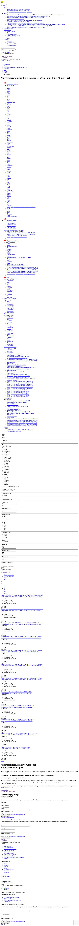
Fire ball (9, 120)
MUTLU (6, 466)
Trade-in (6, 478)
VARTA (6, 481)
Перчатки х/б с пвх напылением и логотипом (19, 369)
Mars (8, 149)
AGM (5, 534)
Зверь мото (10, 341)
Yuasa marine (10, 311)
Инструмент (10, 363)
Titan (8, 182)
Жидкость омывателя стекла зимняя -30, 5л (18, 356)
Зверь (8, 211)
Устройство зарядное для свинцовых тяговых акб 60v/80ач (22, 271)
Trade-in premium (11, 226)
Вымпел (9, 256)
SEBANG (6, 471)
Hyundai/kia (10, 142)
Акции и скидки (11, 31)
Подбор (6, 8)
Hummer (9, 247)
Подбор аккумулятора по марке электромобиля (19, 12)
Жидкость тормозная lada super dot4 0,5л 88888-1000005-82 (22, 359)
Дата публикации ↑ (9, 576)
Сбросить (3, 562)
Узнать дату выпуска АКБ (14, 35)
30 (5, 526)
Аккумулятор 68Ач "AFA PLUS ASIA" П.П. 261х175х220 (16, 693)
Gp (7, 284)
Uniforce (9, 193)
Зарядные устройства (9, 856)
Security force (10, 290)
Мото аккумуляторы (9, 853)
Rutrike (8, 289)
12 (5, 516)
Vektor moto (10, 337)
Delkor (8, 109)
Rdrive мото (10, 327)
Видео (8, 38)
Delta (8, 282)
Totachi (8, 185)
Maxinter (9, 250)
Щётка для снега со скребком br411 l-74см (18, 394)
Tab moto (9, 331)
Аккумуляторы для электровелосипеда (17, 237)
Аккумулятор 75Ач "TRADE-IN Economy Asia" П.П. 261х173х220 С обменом (21, 610)
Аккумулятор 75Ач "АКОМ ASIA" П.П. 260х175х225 (15, 748)
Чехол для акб (10, 417)
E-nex (8, 302)
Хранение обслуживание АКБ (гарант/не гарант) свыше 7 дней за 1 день (26, 27)
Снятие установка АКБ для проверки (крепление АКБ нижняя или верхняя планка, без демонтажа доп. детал (36, 14)
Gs (7, 323)
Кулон (8, 263)
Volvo (8, 203)
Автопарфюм (10, 349)
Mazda (8, 150)
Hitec (8, 138)
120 (5, 591)
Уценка (6, 858)
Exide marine (10, 304)
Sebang (8, 173)
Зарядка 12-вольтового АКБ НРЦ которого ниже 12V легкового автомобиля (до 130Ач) (30, 25)
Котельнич (9, 41)
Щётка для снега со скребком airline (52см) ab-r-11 (20, 385)
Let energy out (10, 146)
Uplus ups (9, 291)
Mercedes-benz (10, 151)
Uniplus (9, 196)
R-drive (8, 169)
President (9, 167)
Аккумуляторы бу (8, 847)
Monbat (9, 154)
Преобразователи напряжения (15, 264)
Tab (8, 179)
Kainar (8, 143)
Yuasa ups (9, 294)
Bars (8, 96)
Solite (8, 175)
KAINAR (6, 463)
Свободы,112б (10, 42)
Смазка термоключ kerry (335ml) (15, 371)
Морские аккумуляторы (10, 854)
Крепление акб (11, 407)
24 (5, 525)
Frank (8, 128)
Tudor (8, 189)
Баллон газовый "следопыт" (14, 355)
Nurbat (8, 160)
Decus (8, 107)
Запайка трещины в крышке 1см (15, 19)
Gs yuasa (9, 136)
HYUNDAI (7, 462)
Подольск (9, 214)
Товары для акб (8, 846)
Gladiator (9, 133)
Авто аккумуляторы (9, 850)
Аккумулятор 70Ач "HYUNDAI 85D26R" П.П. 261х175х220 (16, 707)
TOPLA (6, 477)
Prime (8, 168)
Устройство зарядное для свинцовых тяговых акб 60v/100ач (22, 268)
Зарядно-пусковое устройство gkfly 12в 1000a (19, 257)
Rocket (8, 172)
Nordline (9, 158)
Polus (8, 164)
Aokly (8, 88)
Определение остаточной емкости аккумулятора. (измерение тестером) (25, 23)
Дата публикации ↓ (9, 575)
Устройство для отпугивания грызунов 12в (18, 374)
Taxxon (8, 180)
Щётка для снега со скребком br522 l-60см (18, 395)
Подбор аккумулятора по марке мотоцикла (18, 10)
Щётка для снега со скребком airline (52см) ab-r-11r (20, 387)
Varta (8, 198)
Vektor (8, 293)
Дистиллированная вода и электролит (17, 402)
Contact (9, 104)
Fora (8, 122)
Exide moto (9, 320)
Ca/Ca (6, 535)
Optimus (9, 286)
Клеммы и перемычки (12, 405)
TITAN (6, 475)
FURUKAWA (7, 457)
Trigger (8, 186)
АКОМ (6, 483)
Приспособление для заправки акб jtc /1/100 (18, 412)
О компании (7, 865)
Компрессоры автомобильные (15, 366)
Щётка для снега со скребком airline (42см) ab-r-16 (20, 381)
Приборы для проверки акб (14, 410)
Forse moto (9, 322)
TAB (5, 474)
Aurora (8, 93)
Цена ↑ (5, 579)
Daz (8, 106)
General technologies (12, 246)
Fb (7, 117)
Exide (8, 115)
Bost (8, 100)
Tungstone (9, 190)
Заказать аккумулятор (6, 56)
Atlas (8, 92)
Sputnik (9, 178)
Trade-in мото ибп (11, 228)
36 (5, 528)
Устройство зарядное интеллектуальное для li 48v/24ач (21, 272)
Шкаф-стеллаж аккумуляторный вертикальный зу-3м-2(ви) (22, 418)
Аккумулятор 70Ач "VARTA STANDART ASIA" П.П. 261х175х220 (18, 734)
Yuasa (8, 340)
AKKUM (4, 57)
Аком (8, 208)
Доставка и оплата (8, 28)
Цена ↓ (5, 577)
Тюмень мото (10, 345)
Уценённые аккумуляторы (14, 431)
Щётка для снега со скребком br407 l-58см (18, 392)
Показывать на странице (7, 566)
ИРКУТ (6, 485)
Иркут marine (10, 312)
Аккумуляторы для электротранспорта (14, 857)
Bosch (8, 99)
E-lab (8, 110)
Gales (8, 131)
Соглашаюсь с (13, 814)
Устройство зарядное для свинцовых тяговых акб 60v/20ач (22, 270)
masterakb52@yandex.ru (7, 882)
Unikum (9, 194)
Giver (8, 132)
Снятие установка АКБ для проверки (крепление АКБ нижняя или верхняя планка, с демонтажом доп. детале (36, 24)
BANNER (7, 451)
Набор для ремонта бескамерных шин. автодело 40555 (21, 367)
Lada (8, 144)
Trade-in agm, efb (11, 223)
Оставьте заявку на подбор (8, 791)
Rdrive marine (10, 305)
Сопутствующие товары (10, 849)
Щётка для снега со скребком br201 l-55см (18, 389)
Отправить (9, 562)
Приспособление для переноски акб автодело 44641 (20, 413)
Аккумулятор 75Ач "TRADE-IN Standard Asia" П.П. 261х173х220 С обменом (21, 651)
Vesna (8, 200)
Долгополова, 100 (11, 43)
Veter (8, 201)
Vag (8, 197)
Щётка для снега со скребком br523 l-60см (18, 396)
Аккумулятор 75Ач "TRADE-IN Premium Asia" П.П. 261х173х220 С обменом (21, 665)
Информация (7, 30)
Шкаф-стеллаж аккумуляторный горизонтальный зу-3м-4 (22, 424)
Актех (8, 209)
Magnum (9, 147)
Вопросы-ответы (11, 37)
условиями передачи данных (17, 814)
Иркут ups (9, 297)
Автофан (9, 205)
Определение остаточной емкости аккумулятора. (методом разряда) (24, 20)
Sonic (8, 176)
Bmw (8, 97)
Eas (8, 111)
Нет (5, 495)
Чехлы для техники (12, 380)
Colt (8, 103)
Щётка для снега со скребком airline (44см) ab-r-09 (20, 383)
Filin (8, 118)
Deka (8, 301)
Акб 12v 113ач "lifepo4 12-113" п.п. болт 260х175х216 (21, 233)
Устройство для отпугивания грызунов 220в (18, 376)
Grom (8, 135)
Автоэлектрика (11, 254)
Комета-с (9, 261)
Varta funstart (10, 336)
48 (5, 529)
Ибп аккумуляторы (9, 851)
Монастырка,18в (11, 45)
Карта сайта (7, 901)
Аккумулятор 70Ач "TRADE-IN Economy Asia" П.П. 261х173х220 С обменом (21, 596)
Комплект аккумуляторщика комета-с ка (17, 406)
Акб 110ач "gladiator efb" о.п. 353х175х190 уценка (20, 429)
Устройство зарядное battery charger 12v (17, 265)
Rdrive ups (9, 287)
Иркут (8, 212)
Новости (9, 32)
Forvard (9, 127)
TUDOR (6, 480)
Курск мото (10, 344)
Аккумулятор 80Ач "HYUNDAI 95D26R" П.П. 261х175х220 (16, 721)
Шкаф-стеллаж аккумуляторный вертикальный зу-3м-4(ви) (22, 420)
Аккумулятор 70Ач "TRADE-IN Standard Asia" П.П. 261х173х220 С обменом (21, 638)
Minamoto (9, 324)
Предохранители (11, 370)
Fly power (9, 121)
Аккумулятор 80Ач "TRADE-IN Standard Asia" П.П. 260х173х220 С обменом (21, 624)
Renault (9, 171)
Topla (8, 183)
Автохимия (10, 352)
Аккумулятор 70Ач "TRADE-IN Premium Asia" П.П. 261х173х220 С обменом (21, 679)
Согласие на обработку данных (12, 897)
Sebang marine (10, 308)
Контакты (6, 39)
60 (4, 589)
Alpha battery (10, 280)
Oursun (8, 162)
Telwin (8, 253)
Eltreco (8, 283)
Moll (8, 153)
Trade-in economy (11, 224)
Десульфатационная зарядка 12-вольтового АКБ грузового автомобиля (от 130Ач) (28, 16)
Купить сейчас (4, 790)
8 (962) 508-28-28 (5, 52)
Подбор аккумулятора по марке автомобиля (18, 9)
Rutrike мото (10, 330)
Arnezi (8, 89)
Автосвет (9, 351)
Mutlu (8, 156)
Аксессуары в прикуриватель (14, 353)
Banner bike (10, 316)
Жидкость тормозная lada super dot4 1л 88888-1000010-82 (22, 360)
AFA (5, 448)
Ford (8, 124)
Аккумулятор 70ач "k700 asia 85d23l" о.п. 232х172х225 (21, 207)
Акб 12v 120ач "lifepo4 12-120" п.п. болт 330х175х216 (21, 234)
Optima (8, 161)
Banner (8, 95)
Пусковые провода (12, 416)
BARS (6, 452)
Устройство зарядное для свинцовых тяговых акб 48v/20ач (22, 267)
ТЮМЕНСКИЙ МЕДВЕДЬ (11, 486)
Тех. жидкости (10, 373)
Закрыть (3, 839)
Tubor (8, 187)
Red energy (9, 329)
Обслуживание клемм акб (13, 409)
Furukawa (9, 129)
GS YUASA (7, 458)
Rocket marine (10, 307)
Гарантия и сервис (12, 34)
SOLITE (6, 472)
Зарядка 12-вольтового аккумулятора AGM (18, 21)
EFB (5, 537)
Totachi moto (10, 333)
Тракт (8, 215)
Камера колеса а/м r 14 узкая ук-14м (16, 365)
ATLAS (6, 449)
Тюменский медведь (12, 216)
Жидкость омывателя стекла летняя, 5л (17, 358)
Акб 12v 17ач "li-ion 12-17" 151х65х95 (17, 235)
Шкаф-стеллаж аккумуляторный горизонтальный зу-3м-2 (22, 423)
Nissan (8, 157)
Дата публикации (5, 572)
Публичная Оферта (9, 899)
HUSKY (6, 460)
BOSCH (6, 454)
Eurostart (9, 114)
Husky (8, 139)
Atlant (8, 91)
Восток (9, 295)
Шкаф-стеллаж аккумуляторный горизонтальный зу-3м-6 (22, 425)
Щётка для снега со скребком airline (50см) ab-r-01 (20, 384)
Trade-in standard (11, 227)
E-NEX (6, 455)
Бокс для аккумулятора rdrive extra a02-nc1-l (18, 400)
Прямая (6, 541)
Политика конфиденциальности (12, 900)
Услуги (5, 13)
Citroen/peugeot (11, 102)
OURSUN (7, 468)
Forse (8, 125)
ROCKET (6, 469)
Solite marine (10, 309)
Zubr (8, 204)
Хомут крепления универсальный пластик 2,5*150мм (21, 378)
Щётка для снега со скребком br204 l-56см (18, 391)
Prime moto (9, 326)
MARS (6, 465)
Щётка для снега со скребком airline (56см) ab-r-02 (20, 388)
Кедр (8, 260)
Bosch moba (10, 318)
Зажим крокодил (11, 403)
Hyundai (9, 140)
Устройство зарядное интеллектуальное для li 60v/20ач (21, 274)
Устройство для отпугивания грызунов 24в (18, 377)
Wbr (8, 338)
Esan (8, 113)
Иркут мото (10, 342)
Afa (8, 86)
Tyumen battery (10, 191)
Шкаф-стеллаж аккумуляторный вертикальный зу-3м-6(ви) (22, 421)
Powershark (10, 165)
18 (5, 523)
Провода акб (10, 414)
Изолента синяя (11, 362)
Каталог (6, 864)
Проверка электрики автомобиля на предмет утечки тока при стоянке (25, 17)
